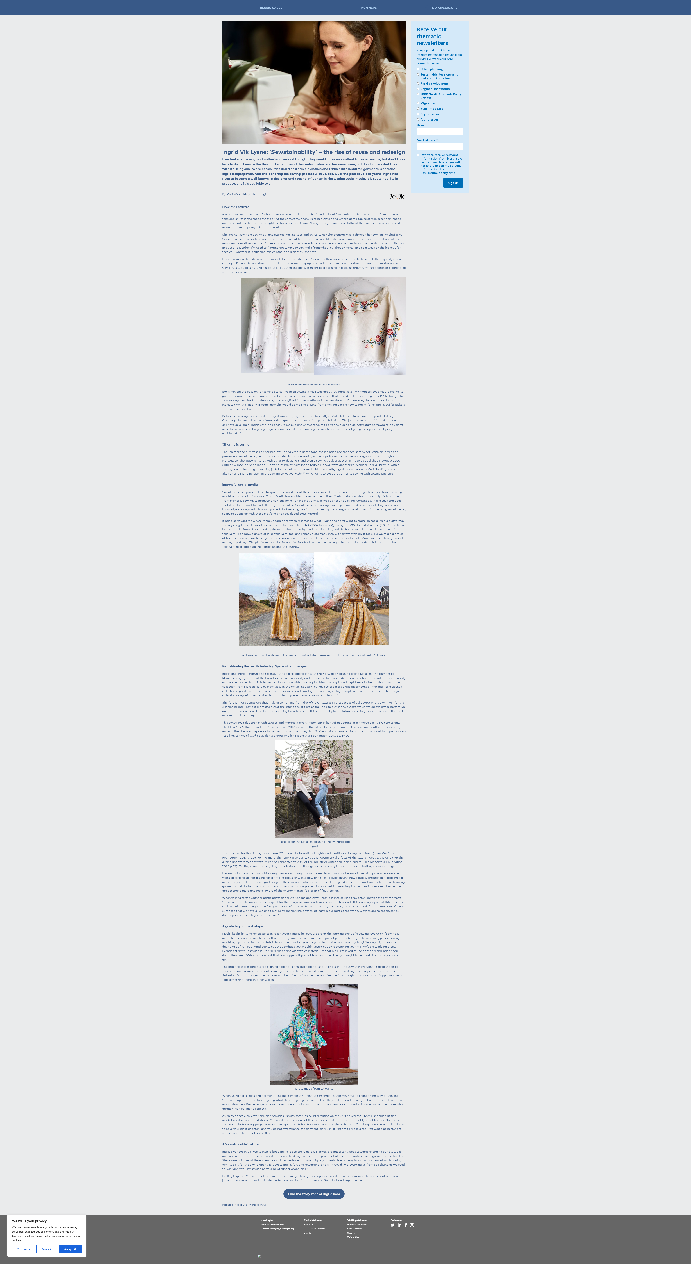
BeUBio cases (271, 8)
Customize (23, 1249)
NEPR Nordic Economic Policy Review (441, 96)
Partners (369, 8)
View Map (354, 1236)
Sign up (453, 183)
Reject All (47, 1249)
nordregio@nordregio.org (281, 1228)
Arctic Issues (430, 119)
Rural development (434, 83)
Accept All (70, 1249)
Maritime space (432, 108)
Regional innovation (435, 89)
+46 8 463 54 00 (276, 1224)
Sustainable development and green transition (439, 76)
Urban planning (432, 69)
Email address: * (427, 140)
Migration (428, 103)
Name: (421, 125)
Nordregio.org (445, 8)
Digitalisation (431, 114)
